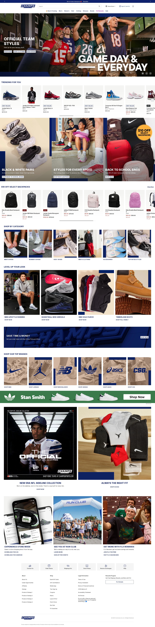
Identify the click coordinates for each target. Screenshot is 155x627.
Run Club (52, 605)
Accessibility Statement (84, 592)
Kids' (72, 11)
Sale (107, 11)
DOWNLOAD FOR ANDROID (13, 555)
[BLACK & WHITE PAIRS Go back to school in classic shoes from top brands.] (26, 149)
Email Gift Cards (54, 579)
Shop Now (150, 187)
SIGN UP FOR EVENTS (61, 555)
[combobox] (69, 6)
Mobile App (53, 586)
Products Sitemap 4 (27, 602)
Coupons (52, 592)
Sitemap (24, 589)
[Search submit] (99, 6)
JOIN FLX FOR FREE (110, 552)
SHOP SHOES (31, 51)
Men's (60, 11)
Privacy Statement (83, 582)
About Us (24, 579)
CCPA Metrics (81, 589)
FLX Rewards (100, 11)
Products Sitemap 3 (27, 598)
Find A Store (53, 602)
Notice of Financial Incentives (86, 586)
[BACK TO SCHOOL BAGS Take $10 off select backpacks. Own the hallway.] (129, 149)
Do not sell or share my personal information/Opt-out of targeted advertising (87, 600)
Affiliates (24, 586)
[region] (77, 1)
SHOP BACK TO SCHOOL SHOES (12, 177)
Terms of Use (81, 579)
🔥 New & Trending (51, 11)
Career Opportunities (27, 582)
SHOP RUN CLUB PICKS (61, 177)
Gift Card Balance (55, 582)
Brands (92, 11)
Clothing (78, 11)
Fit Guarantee (53, 608)
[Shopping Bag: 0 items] (133, 6)
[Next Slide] (150, 73)
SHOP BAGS (109, 177)
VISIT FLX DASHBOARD (111, 555)
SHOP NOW (8, 51)
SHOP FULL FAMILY (122, 320)
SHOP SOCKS (114, 487)
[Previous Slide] (146, 73)
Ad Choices (81, 595)
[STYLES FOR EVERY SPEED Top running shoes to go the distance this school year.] (77, 149)
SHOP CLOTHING (19, 51)
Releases (85, 11)
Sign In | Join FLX (125, 6)
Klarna (51, 595)
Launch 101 (53, 598)
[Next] (150, 1)
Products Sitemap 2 (27, 595)
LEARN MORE (58, 552)
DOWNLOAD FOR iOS (11, 552)
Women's (66, 11)
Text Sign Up (53, 589)
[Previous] (4, 1)
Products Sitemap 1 (27, 592)
